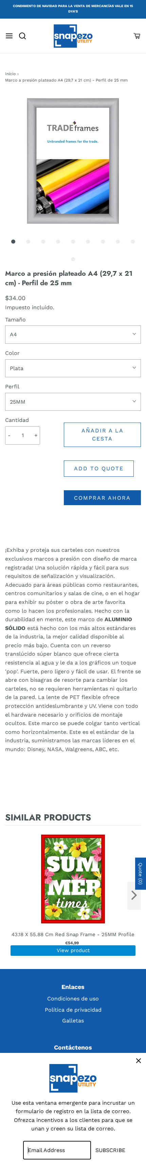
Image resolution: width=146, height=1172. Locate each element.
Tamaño (15, 319)
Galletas (73, 1020)
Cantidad (17, 420)
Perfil (12, 386)
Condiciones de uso (73, 998)
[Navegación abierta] (9, 36)
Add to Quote (99, 468)
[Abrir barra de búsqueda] (25, 36)
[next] (134, 896)
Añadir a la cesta (102, 434)
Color (12, 353)
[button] (73, 161)
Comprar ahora (102, 498)
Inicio (10, 73)
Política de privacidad (73, 1010)
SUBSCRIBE (110, 1150)
